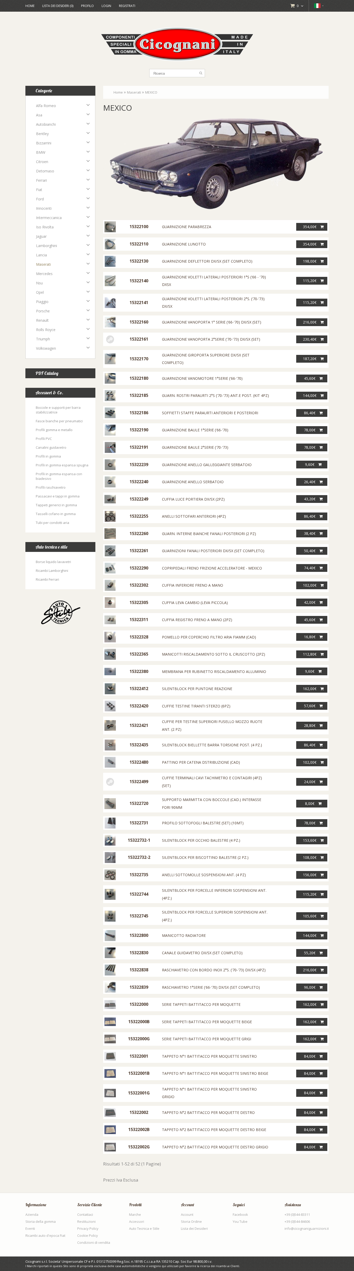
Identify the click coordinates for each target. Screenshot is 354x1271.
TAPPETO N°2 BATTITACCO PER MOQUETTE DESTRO (208, 1112)
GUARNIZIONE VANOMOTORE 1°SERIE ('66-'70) (202, 378)
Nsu (39, 282)
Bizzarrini (43, 143)
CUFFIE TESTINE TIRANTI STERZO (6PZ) (196, 706)
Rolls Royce (45, 329)
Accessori (136, 1221)
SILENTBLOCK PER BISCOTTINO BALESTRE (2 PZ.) (205, 857)
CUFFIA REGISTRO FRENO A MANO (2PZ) (197, 619)
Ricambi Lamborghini (52, 570)
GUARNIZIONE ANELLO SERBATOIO (193, 481)
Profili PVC (44, 438)
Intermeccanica (49, 217)
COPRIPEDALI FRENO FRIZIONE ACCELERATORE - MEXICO (212, 568)
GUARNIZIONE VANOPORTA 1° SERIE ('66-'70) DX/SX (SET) (211, 322)
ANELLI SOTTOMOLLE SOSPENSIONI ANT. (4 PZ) (204, 874)
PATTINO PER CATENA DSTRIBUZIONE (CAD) (201, 762)
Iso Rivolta (45, 226)
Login (106, 6)
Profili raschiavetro (51, 487)
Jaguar (41, 236)
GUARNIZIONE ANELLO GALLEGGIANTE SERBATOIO (207, 464)
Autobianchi (46, 124)
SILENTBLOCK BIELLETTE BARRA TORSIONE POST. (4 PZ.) (212, 744)
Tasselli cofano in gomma (56, 513)
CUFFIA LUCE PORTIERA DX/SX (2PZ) (193, 499)
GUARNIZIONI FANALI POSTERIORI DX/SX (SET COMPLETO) (213, 550)
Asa (39, 115)
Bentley (42, 133)
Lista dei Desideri (194, 1228)
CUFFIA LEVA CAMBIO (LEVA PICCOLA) (195, 602)
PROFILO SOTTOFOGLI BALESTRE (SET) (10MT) (203, 822)
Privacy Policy (87, 1228)
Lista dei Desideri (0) (57, 6)
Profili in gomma (48, 456)
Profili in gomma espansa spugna (62, 465)
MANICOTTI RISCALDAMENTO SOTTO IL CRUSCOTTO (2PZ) (213, 654)
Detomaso (45, 170)
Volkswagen (46, 348)
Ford (40, 198)
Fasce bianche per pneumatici (59, 421)
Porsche (43, 310)
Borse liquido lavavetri (53, 561)
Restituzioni (86, 1221)
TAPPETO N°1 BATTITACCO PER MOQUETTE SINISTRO (209, 1056)
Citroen (42, 161)
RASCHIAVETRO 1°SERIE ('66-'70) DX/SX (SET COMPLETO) (211, 987)
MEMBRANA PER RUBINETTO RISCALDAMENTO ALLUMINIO (214, 671)
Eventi (30, 1228)
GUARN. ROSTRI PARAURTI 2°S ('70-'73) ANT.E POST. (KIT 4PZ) (215, 395)
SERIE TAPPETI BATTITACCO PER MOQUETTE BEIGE (207, 1021)
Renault (42, 320)
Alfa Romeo (46, 105)
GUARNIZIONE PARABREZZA (186, 226)
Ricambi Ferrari (47, 579)
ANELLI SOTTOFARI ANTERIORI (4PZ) (194, 516)
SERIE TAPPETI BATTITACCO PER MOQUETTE (201, 1004)
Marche (135, 1214)
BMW (40, 152)
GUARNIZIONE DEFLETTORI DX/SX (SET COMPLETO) (207, 261)
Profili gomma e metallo (54, 429)
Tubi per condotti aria (52, 522)
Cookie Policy (87, 1235)
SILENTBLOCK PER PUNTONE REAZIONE (197, 688)
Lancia (41, 254)
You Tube (240, 1221)
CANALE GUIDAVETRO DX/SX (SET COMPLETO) (202, 952)
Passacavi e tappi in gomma (58, 496)
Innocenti (44, 208)
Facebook (240, 1214)
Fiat (39, 189)
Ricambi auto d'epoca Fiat (45, 1235)
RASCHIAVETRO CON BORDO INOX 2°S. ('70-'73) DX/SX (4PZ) (214, 969)
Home (29, 6)
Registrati (127, 6)
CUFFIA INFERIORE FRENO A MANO (192, 585)
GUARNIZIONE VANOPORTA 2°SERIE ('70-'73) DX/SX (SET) (211, 339)
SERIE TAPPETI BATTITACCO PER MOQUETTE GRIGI (206, 1038)
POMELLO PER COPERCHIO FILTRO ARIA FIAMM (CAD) (209, 637)
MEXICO (151, 92)
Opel (40, 292)
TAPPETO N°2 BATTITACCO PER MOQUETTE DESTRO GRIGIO (215, 1146)
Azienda (31, 1214)
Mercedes (44, 273)
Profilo (87, 6)
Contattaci (85, 1214)
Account (187, 1214)
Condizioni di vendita (93, 1242)
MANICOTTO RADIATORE (184, 935)
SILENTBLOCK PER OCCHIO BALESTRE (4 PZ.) (201, 840)
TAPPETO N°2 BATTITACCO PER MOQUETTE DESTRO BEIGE (214, 1129)
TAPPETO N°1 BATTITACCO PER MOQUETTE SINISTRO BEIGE (215, 1073)
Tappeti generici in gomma (56, 505)
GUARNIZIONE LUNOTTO (184, 244)
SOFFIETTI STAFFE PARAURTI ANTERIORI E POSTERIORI (210, 412)
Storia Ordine (191, 1221)
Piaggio (42, 301)
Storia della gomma (40, 1221)
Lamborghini (46, 245)
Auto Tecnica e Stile (144, 1228)
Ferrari (41, 180)
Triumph (43, 338)
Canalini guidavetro (51, 447)
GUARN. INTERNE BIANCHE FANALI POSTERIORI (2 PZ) (209, 533)
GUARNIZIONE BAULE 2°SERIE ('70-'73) (195, 447)
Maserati (43, 264)
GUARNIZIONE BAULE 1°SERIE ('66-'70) (195, 429)
